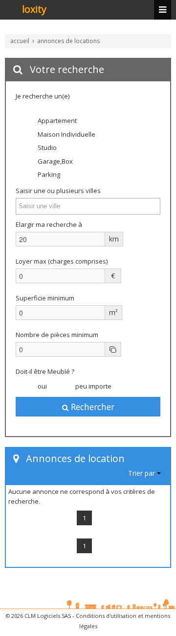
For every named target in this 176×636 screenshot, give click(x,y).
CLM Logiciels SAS (47, 615)
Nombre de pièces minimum (57, 334)
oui (41, 386)
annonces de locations (68, 41)
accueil (19, 41)
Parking (48, 174)
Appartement (56, 120)
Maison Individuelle (65, 134)
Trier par (142, 473)
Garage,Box (54, 161)
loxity (34, 9)
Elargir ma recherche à (50, 224)
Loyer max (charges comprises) (62, 261)
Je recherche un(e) (42, 96)
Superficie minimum (45, 298)
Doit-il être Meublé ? (45, 371)
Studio (46, 147)
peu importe (92, 386)
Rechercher (91, 407)
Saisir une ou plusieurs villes (58, 190)
